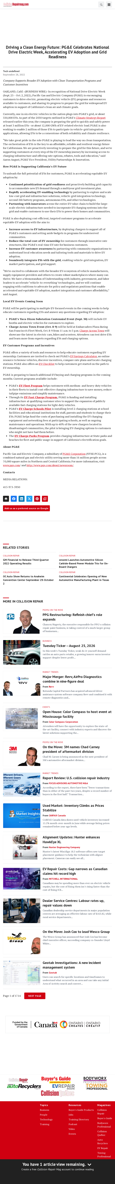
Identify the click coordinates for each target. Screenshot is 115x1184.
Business (47, 641)
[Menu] (109, 4)
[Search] (101, 4)
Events (46, 707)
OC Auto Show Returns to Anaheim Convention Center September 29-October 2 (28, 580)
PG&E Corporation (74, 453)
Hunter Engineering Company (64, 847)
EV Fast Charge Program (40, 397)
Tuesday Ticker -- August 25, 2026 (69, 645)
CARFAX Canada (57, 815)
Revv (51, 686)
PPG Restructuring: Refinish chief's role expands (72, 617)
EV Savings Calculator (83, 356)
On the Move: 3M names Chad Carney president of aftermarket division (71, 749)
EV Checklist (47, 364)
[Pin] (37, 499)
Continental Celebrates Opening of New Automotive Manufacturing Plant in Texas (84, 578)
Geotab (53, 972)
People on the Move (53, 610)
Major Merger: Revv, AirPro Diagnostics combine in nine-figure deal (72, 679)
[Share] (14, 499)
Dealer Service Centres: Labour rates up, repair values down (73, 903)
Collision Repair (11, 556)
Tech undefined (11, 71)
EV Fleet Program (31, 385)
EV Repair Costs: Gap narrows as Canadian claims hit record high (75, 871)
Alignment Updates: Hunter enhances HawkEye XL (71, 839)
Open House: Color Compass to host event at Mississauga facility (77, 714)
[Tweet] (29, 499)
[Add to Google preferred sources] (45, 499)
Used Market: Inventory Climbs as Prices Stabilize (73, 807)
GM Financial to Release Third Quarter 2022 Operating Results (26, 561)
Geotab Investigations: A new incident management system (72, 965)
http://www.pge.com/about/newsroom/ (50, 465)
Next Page (34, 995)
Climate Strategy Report (91, 117)
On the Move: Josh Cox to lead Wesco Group (76, 931)
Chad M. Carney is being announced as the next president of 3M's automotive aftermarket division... (75, 758)
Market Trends (51, 672)
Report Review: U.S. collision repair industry (76, 778)
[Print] (6, 499)
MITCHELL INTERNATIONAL (63, 878)
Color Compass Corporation (63, 721)
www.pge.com (11, 465)
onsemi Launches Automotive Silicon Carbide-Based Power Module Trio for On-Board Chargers (83, 563)
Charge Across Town (92, 330)
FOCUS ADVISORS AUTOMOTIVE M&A (68, 783)
